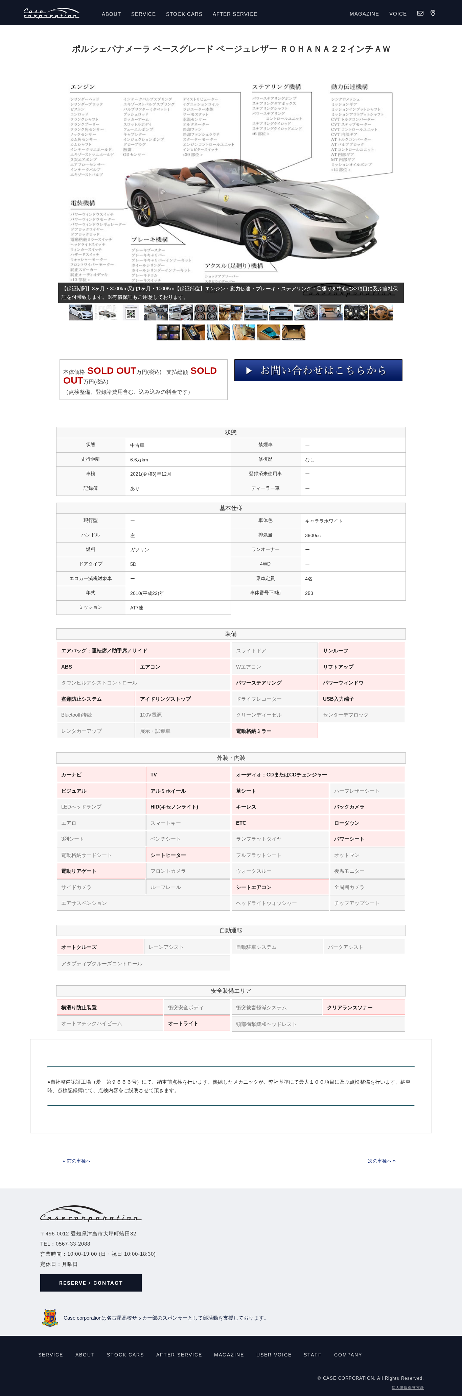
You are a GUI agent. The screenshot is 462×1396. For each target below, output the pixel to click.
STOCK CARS (125, 1354)
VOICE (398, 14)
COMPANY (348, 1354)
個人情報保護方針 (408, 1388)
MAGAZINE (364, 14)
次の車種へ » (382, 1160)
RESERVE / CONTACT (91, 1283)
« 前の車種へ (77, 1160)
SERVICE (143, 14)
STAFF (313, 1354)
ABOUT (111, 14)
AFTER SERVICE (235, 14)
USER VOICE (274, 1354)
